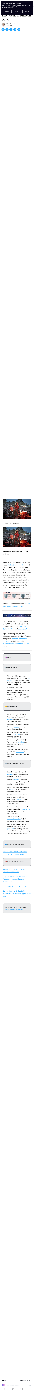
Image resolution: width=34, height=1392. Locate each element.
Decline (27, 11)
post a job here (24, 629)
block (19, 799)
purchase (10, 829)
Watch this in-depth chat (17, 565)
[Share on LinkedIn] (14, 29)
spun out (17, 779)
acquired (17, 734)
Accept (7, 11)
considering (26, 809)
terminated (20, 752)
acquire (10, 719)
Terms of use (24, 6)
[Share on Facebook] (6, 29)
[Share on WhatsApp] (18, 29)
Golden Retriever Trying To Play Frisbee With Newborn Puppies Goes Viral (17, 893)
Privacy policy (12, 6)
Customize (17, 11)
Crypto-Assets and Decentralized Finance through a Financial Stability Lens (15, 878)
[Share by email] (3, 29)
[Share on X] (10, 29)
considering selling (13, 819)
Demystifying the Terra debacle (15, 886)
